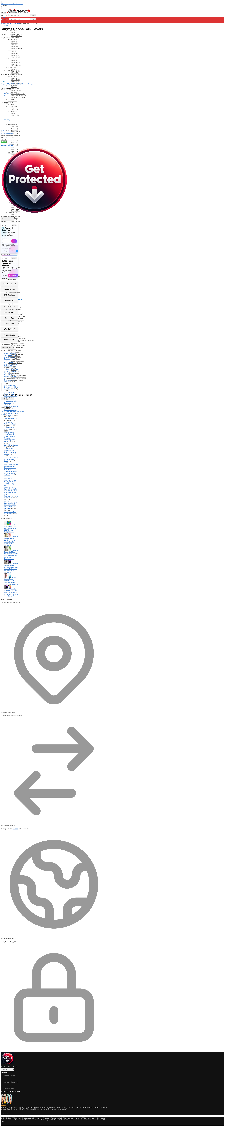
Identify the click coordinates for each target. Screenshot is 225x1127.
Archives (10, 345)
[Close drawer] (1, 8)
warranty (15, 829)
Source (3, 82)
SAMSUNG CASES (10, 340)
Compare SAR (9, 289)
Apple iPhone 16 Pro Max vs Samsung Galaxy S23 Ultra (10, 527)
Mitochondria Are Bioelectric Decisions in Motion (11, 387)
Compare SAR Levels (11, 1082)
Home (3, 24)
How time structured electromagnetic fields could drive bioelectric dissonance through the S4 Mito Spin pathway (11, 469)
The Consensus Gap (10, 419)
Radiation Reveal (9, 284)
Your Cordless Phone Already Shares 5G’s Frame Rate (10, 394)
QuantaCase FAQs (7, 145)
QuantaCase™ (9, 307)
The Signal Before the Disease (10, 512)
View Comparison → (9, 531)
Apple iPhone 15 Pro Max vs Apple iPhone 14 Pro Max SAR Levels (11, 591)
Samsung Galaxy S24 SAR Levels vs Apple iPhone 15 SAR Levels (11, 540)
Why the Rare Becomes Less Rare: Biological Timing (11, 364)
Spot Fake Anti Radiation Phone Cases (21, 19)
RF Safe (3, 130)
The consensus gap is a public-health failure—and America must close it (11, 412)
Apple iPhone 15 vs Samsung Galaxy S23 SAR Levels (10, 579)
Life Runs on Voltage (11, 406)
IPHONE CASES (9, 335)
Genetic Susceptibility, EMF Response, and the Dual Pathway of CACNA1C (10, 504)
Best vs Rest (9, 318)
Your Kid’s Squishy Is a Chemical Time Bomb (11, 459)
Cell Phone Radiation (13, 24)
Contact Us (9, 300)
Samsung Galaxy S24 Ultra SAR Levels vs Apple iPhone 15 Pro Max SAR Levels (11, 567)
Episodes (4, 238)
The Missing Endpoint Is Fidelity (10, 423)
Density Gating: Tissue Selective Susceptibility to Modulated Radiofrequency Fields (9, 437)
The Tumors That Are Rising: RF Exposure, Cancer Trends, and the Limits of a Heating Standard (11, 373)
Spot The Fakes (9, 312)
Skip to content (18, 4)
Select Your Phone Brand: (16, 395)
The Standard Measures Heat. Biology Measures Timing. (10, 451)
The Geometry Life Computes (10, 402)
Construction (9, 323)
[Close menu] (1, 2)
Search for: (4, 15)
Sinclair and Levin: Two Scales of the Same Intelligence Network (10, 356)
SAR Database (9, 295)
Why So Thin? (9, 329)
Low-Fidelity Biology (11, 445)
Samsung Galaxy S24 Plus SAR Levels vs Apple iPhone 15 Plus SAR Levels (11, 553)
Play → (14, 241)
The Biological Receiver (9, 428)
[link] (9, 238)
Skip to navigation (7, 4)
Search (33, 15)
